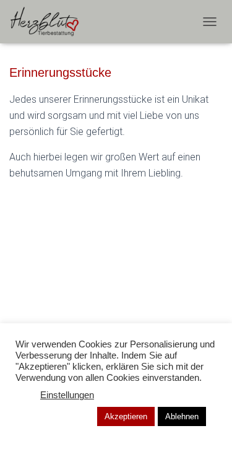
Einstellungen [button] (67, 395)
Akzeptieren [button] (126, 416)
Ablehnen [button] (182, 416)
